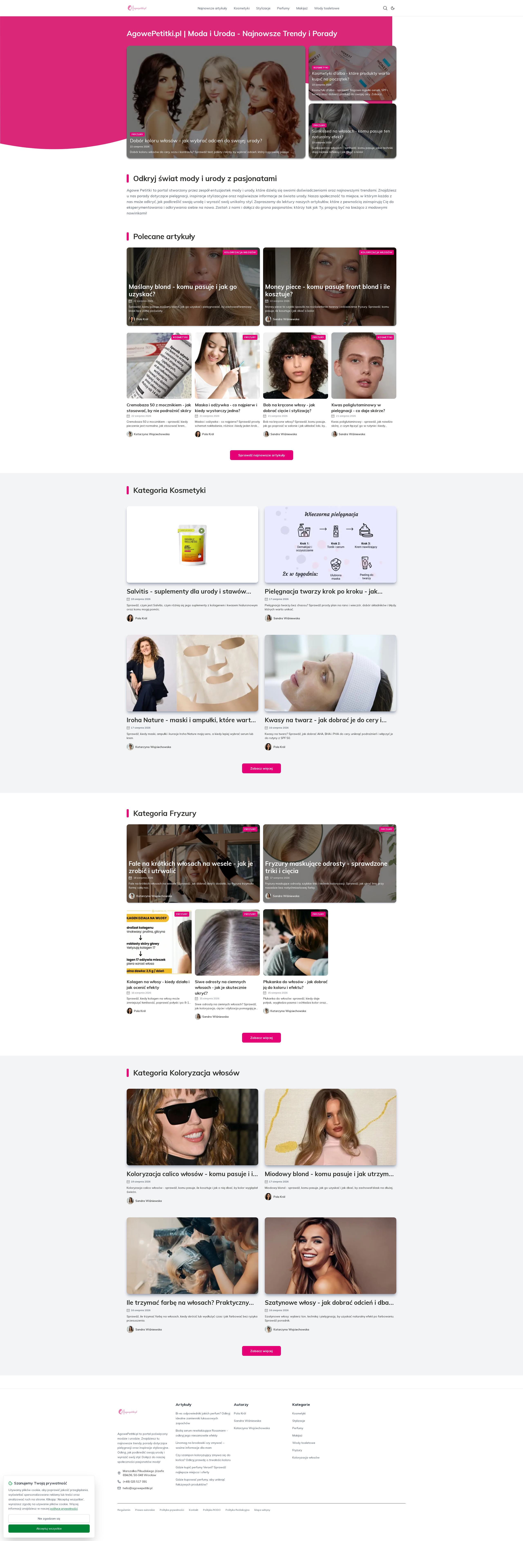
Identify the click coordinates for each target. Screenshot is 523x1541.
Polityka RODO (212, 1509)
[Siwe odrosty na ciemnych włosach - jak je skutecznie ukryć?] (227, 942)
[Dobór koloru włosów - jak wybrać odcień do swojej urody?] (216, 102)
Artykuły (183, 1404)
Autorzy (241, 1404)
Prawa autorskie (145, 1509)
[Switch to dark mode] (392, 8)
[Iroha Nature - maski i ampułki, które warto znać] (192, 673)
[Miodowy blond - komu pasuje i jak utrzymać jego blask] (330, 1127)
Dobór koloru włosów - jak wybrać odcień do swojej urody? (196, 140)
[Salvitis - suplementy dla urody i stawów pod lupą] (192, 544)
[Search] (385, 8)
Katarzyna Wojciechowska (153, 747)
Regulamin (123, 1509)
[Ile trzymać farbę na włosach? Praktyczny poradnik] (192, 1255)
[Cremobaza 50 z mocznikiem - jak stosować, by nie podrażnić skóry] (159, 365)
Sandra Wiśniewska (286, 319)
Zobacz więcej (261, 768)
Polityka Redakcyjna (237, 1509)
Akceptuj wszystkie (49, 1528)
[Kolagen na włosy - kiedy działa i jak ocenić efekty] (159, 942)
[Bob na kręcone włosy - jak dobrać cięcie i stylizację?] (295, 365)
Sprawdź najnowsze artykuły (261, 455)
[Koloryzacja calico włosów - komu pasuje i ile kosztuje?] (192, 1127)
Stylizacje (263, 8)
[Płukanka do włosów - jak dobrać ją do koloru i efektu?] (295, 942)
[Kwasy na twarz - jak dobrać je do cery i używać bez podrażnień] (330, 673)
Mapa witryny (262, 1509)
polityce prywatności (64, 1508)
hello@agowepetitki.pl (137, 1488)
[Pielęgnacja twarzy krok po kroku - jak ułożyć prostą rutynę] (330, 544)
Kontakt (193, 1509)
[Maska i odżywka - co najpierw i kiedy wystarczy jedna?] (227, 365)
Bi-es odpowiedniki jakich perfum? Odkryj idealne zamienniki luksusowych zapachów (203, 1418)
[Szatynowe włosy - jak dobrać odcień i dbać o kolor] (330, 1255)
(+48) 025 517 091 (135, 1481)
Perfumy (283, 8)
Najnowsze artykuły (212, 8)
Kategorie (301, 1404)
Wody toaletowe (326, 8)
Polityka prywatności (172, 1509)
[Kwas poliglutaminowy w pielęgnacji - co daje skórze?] (363, 365)
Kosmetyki (242, 8)
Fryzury (297, 1450)
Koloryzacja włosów (306, 1457)
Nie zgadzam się (49, 1518)
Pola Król (142, 319)
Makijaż (302, 8)
